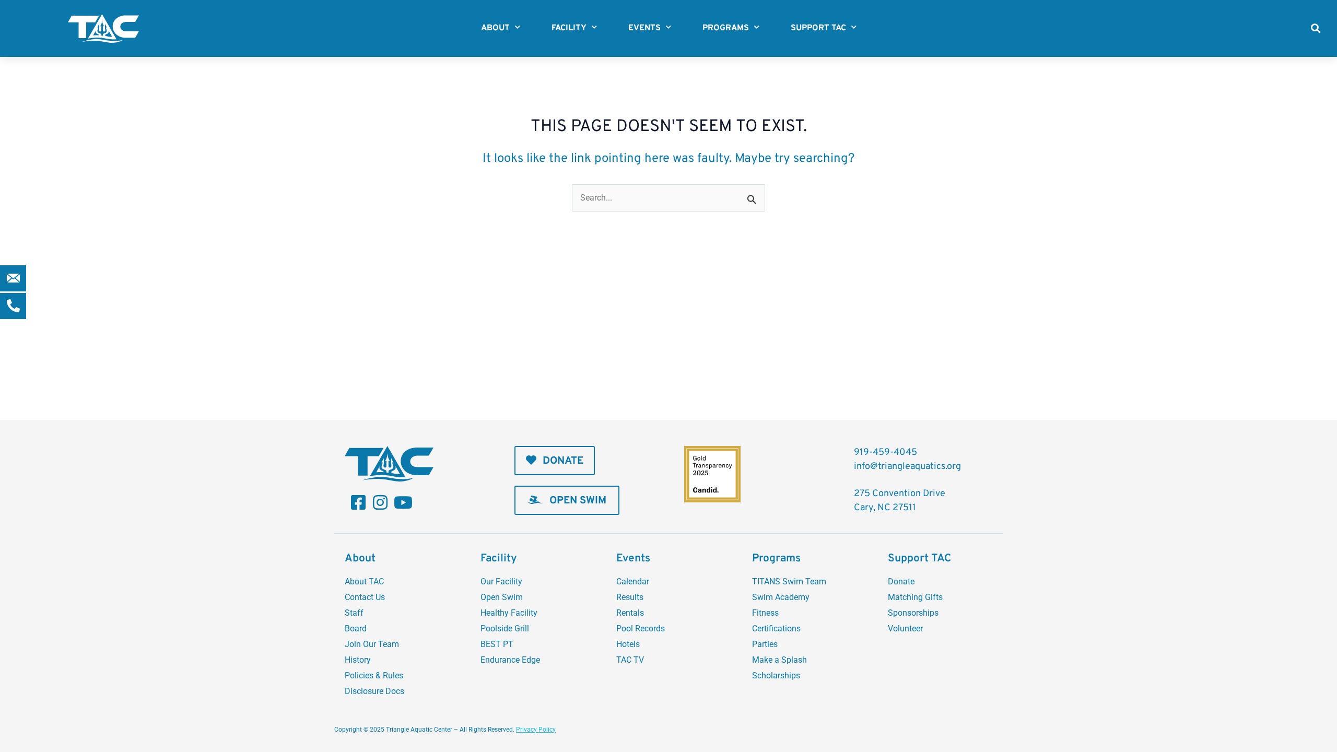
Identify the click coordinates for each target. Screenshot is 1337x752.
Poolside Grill (504, 628)
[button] (1315, 28)
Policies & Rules (374, 675)
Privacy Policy (536, 729)
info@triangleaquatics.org (907, 467)
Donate (901, 581)
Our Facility (501, 581)
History (358, 660)
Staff (354, 613)
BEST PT (496, 644)
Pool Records (640, 628)
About (495, 28)
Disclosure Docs (374, 691)
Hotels (628, 644)
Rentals (630, 613)
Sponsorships (913, 613)
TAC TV (630, 660)
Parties (765, 644)
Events (644, 28)
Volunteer (905, 628)
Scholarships (776, 675)
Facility (569, 28)
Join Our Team (372, 644)
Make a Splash (779, 660)
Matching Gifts (915, 597)
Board (356, 628)
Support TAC (818, 28)
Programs (725, 28)
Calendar (632, 581)
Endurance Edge (510, 660)
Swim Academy (781, 597)
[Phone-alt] (13, 306)
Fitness (765, 613)
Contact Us (365, 597)
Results (629, 597)
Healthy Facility (508, 613)
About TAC (364, 581)
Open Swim (501, 597)
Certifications (776, 628)
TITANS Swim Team (789, 581)
